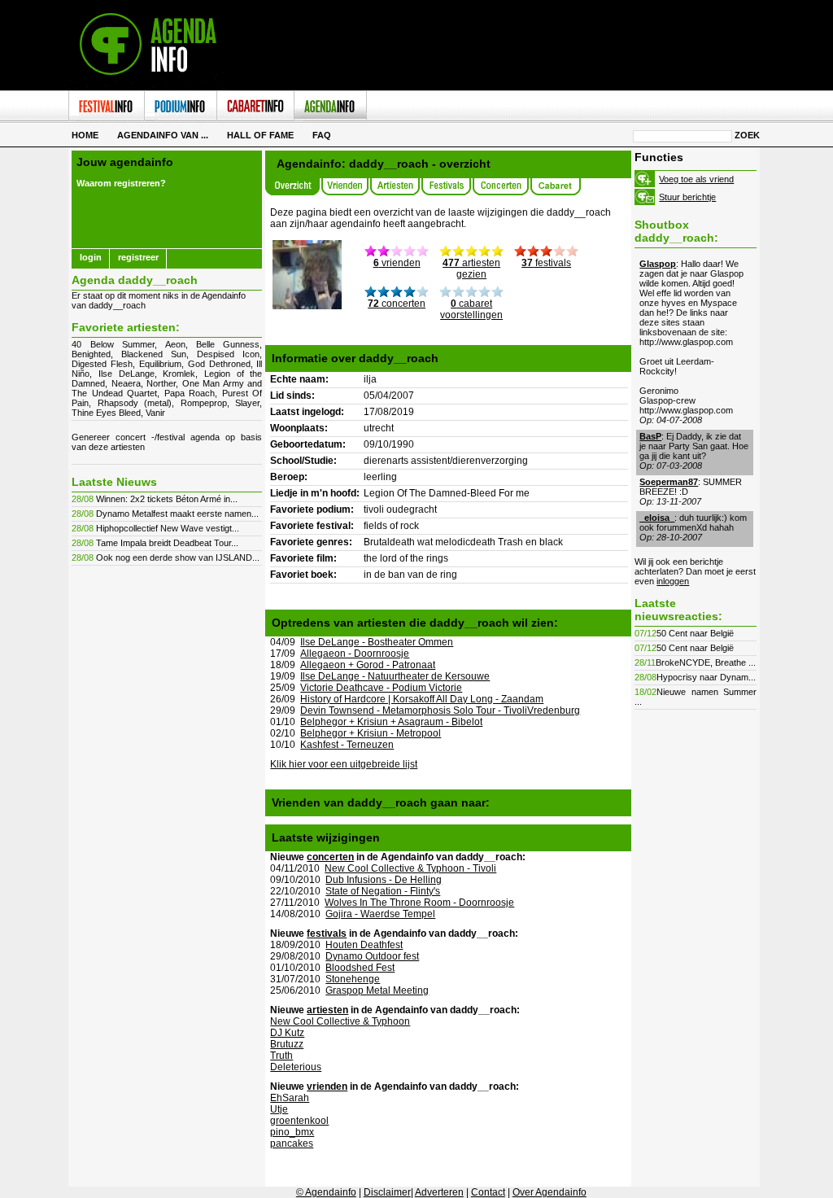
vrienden (397, 263)
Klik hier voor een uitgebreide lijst (343, 764)
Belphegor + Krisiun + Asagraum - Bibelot (391, 722)
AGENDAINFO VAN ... (162, 135)
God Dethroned (219, 364)
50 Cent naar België (695, 633)
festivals (546, 263)
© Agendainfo (326, 1192)
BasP (650, 436)
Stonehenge (352, 979)
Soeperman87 (668, 482)
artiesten (327, 1010)
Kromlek (179, 373)
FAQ (321, 135)
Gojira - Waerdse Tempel (380, 914)
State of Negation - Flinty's (382, 891)
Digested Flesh (102, 364)
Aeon (175, 344)
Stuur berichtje (687, 197)
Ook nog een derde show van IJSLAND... (177, 557)
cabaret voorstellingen (471, 309)
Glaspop (657, 264)
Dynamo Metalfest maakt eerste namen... (177, 513)
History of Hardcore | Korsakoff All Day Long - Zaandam (421, 699)
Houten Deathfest (364, 945)
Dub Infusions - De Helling (383, 879)
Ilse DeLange (126, 373)
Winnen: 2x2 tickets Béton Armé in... (167, 499)
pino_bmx (292, 1132)
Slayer (247, 403)
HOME (85, 135)
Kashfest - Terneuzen (347, 744)
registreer (138, 257)
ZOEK (747, 135)
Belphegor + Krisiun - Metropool (370, 733)
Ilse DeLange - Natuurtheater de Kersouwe (395, 676)
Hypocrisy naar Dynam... (706, 677)
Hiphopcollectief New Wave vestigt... (167, 528)
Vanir (155, 413)
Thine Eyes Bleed (106, 413)
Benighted (91, 354)
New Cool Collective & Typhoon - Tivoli (410, 868)
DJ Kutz (287, 1032)
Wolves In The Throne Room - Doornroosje (419, 902)
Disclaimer (387, 1192)
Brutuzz (286, 1044)
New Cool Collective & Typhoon (340, 1021)
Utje (279, 1109)
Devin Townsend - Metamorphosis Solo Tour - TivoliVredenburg (440, 710)
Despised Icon (228, 354)
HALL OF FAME (260, 135)
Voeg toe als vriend (696, 179)
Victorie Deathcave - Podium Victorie (381, 687)
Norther (161, 383)
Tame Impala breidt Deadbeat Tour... (167, 543)
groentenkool (299, 1120)
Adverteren (439, 1192)
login (91, 257)
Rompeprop (204, 403)
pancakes (291, 1143)
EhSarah (289, 1098)
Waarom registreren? (121, 183)
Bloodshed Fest (360, 967)
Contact (488, 1192)
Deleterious (295, 1067)
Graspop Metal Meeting (377, 990)
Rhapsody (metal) (135, 403)
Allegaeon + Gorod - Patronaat (367, 665)
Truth (281, 1055)
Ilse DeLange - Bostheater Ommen (376, 642)
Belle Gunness (227, 344)
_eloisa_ (656, 517)
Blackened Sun (153, 354)
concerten (396, 303)
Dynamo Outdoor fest (372, 956)
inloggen (672, 581)
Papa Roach (190, 393)
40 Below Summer (113, 344)
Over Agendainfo (549, 1192)
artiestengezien (471, 268)
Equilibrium (160, 364)
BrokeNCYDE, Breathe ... (706, 662)
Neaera (126, 383)
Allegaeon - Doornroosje (354, 653)
